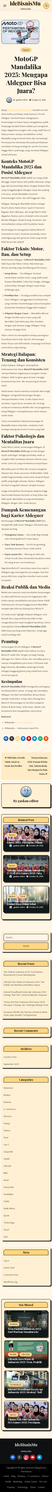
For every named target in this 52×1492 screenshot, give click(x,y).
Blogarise (39, 1468)
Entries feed (9, 1268)
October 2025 (10, 1057)
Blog (13, 1476)
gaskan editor (22, 100)
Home (6, 1476)
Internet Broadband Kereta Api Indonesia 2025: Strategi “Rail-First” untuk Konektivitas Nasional (25, 1394)
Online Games (31, 1481)
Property (11, 1487)
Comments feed (11, 1275)
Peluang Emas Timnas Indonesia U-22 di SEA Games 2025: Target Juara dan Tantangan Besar (25, 873)
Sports (26, 50)
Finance (45, 1476)
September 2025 (11, 1064)
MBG (6, 1173)
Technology (9, 1223)
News (6, 1180)
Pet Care (43, 1481)
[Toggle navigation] (5, 5)
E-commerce (10, 1109)
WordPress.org (10, 1282)
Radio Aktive (9, 1208)
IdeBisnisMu (26, 1444)
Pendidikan (8, 1194)
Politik (6, 1201)
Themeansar (25, 1471)
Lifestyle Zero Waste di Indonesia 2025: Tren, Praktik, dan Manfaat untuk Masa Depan (25, 1362)
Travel (6, 1230)
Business (7, 1102)
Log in (6, 1260)
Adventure (8, 1088)
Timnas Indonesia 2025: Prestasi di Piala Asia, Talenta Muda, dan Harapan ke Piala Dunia (37, 766)
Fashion (7, 1130)
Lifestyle (7, 1166)
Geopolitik (8, 1152)
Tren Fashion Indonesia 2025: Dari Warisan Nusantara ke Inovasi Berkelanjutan (24, 1331)
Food (6, 1137)
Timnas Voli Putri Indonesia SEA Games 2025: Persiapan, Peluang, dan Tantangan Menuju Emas (26, 842)
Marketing (17, 1481)
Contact (41, 1487)
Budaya (7, 1095)
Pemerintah (9, 1187)
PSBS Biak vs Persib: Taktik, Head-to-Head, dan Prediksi (15, 762)
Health (7, 1159)
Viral (23, 896)
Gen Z (6, 1145)
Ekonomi (7, 1116)
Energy (7, 1123)
